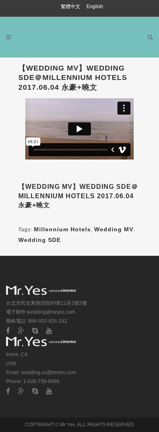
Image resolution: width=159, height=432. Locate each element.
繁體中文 (71, 6)
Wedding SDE (39, 240)
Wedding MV (113, 229)
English (94, 6)
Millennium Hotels (62, 229)
